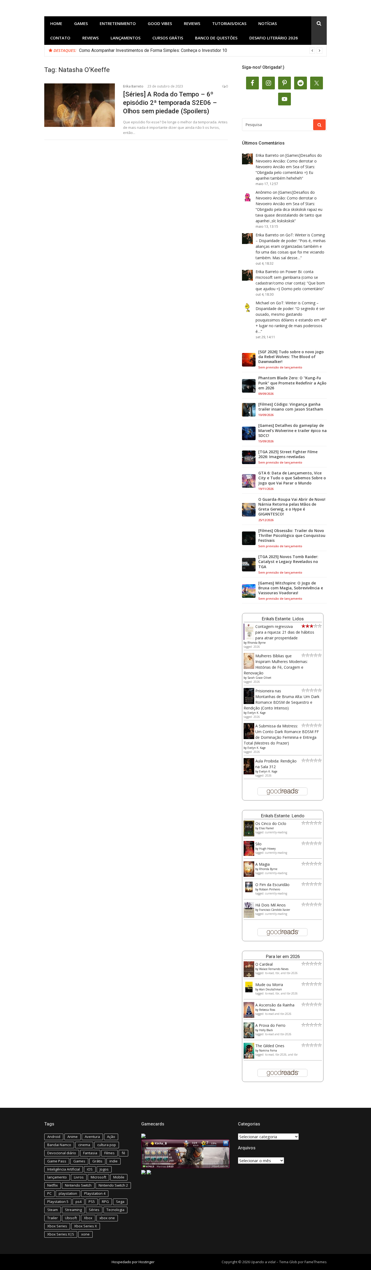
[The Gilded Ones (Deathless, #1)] (249, 1057)
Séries (94, 1209)
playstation (68, 1193)
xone (85, 1234)
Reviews (192, 23)
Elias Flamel (266, 828)
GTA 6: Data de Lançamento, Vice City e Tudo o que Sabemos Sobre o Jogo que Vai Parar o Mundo (292, 478)
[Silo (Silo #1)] (249, 854)
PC (49, 1193)
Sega (120, 1201)
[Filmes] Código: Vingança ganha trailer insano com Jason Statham (290, 407)
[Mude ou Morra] (249, 990)
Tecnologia (115, 1209)
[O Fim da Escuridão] (249, 890)
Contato (60, 37)
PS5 (92, 1201)
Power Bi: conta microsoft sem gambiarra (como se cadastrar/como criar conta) (287, 277)
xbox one (107, 1217)
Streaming (73, 1209)
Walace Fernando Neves (273, 969)
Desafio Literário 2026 (273, 37)
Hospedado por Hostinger (133, 1261)
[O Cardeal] (249, 975)
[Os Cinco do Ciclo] (249, 834)
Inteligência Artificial (63, 1169)
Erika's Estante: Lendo (282, 815)
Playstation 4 (94, 1193)
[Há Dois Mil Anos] (249, 916)
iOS (90, 1169)
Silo (258, 843)
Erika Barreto (133, 86)
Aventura (92, 1136)
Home (56, 23)
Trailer (52, 1217)
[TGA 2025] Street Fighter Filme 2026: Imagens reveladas (287, 454)
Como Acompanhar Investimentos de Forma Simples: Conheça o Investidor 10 (153, 50)
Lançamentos (125, 37)
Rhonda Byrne (256, 643)
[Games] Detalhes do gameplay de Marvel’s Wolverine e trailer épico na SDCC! (292, 430)
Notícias (267, 23)
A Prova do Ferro (270, 1025)
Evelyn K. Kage (256, 713)
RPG (105, 1201)
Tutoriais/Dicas (229, 23)
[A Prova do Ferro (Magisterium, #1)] (249, 1036)
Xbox (88, 1217)
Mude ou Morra (269, 984)
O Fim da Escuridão (272, 884)
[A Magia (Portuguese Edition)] (249, 875)
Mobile (118, 1177)
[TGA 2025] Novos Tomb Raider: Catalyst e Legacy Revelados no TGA (288, 561)
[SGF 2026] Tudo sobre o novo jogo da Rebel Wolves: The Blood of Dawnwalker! (291, 356)
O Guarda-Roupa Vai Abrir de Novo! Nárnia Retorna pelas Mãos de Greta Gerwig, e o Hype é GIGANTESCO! (291, 507)
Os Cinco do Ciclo (270, 823)
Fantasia (90, 1152)
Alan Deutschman (270, 989)
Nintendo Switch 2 (113, 1185)
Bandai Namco (59, 1144)
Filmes (109, 1152)
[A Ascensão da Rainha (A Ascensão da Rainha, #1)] (249, 1016)
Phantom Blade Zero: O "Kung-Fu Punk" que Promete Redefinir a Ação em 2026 (292, 383)
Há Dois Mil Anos (270, 905)
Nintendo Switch (78, 1185)
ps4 (78, 1201)
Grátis (97, 1161)
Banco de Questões (216, 37)
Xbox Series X (85, 1226)
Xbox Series (57, 1226)
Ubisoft (71, 1217)
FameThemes (315, 1261)
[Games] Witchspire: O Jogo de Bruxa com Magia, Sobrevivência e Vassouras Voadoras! (290, 588)
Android (53, 1136)
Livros (79, 1177)
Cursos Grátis (167, 37)
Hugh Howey (267, 848)
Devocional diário (61, 1152)
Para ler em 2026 (283, 956)
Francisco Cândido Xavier (274, 910)
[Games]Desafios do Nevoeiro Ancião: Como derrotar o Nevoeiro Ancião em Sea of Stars (289, 161)
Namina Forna (268, 1050)
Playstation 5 (57, 1201)
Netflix (52, 1185)
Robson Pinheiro (269, 889)
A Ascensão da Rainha (274, 1005)
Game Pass (56, 1161)
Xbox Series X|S (60, 1234)
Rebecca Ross (267, 1010)
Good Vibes (160, 23)
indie (113, 1161)
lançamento (57, 1177)
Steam (52, 1209)
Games (81, 23)
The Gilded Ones (269, 1045)
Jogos (104, 1169)
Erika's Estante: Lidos (283, 618)
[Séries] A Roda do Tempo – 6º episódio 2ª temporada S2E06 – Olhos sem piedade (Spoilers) (170, 102)
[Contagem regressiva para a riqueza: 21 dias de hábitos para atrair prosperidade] (249, 638)
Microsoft (98, 1177)
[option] (200, 51)
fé (123, 1152)
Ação (111, 1136)
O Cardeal (264, 964)
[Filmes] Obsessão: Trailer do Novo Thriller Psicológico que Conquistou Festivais (291, 535)
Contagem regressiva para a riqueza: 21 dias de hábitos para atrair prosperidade (284, 632)
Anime (72, 1136)
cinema (84, 1144)
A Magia (262, 864)
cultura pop (106, 1144)
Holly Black (266, 1030)
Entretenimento (118, 23)
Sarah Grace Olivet (259, 678)
